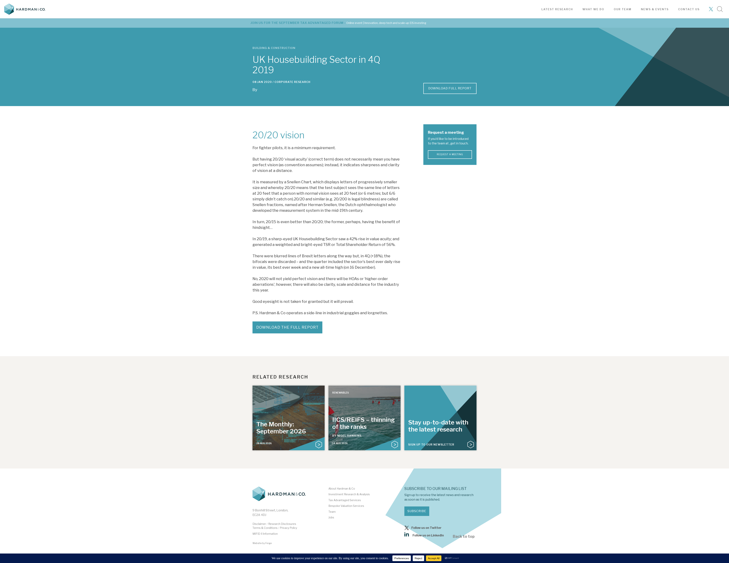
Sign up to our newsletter (431, 444)
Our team (622, 9)
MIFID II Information (265, 533)
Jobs (331, 517)
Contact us (689, 9)
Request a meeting (450, 154)
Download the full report (287, 327)
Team (332, 511)
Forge (268, 543)
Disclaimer (259, 523)
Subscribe (416, 511)
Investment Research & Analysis (349, 494)
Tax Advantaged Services (344, 500)
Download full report (450, 88)
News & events (655, 9)
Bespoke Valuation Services (346, 505)
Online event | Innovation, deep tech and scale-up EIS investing (386, 23)
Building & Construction (273, 48)
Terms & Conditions (265, 527)
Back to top (464, 536)
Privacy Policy (288, 527)
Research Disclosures (282, 523)
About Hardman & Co (341, 488)
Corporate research (292, 81)
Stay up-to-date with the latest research (438, 426)
